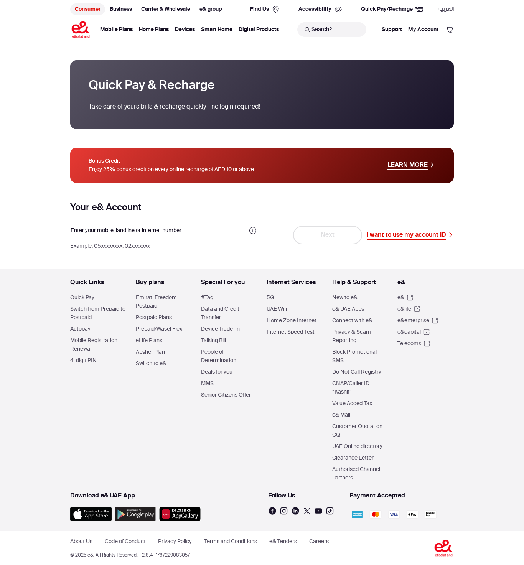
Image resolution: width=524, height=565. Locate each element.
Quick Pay (82, 297)
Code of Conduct (125, 541)
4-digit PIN (83, 360)
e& (401, 297)
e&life (404, 309)
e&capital (409, 332)
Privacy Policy (175, 541)
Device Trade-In (220, 329)
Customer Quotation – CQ (359, 431)
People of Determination (218, 356)
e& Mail (341, 415)
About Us (81, 541)
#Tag (207, 297)
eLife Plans (149, 340)
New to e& (345, 297)
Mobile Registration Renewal (93, 345)
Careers (319, 541)
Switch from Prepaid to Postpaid (97, 313)
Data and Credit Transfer (220, 313)
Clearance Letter (353, 458)
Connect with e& (352, 320)
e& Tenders (283, 541)
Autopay (80, 329)
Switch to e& (151, 363)
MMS (207, 383)
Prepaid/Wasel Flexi (159, 329)
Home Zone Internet (291, 320)
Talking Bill (213, 340)
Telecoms (409, 343)
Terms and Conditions (230, 541)
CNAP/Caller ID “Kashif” (350, 388)
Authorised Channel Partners (356, 474)
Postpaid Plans (154, 317)
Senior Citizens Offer (226, 395)
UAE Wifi (277, 309)
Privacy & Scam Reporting (351, 336)
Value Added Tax (352, 403)
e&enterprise (413, 320)
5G (270, 297)
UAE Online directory (357, 446)
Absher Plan (150, 352)
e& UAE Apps (348, 309)
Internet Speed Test (291, 332)
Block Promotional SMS (354, 356)
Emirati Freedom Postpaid (156, 302)
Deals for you (216, 372)
